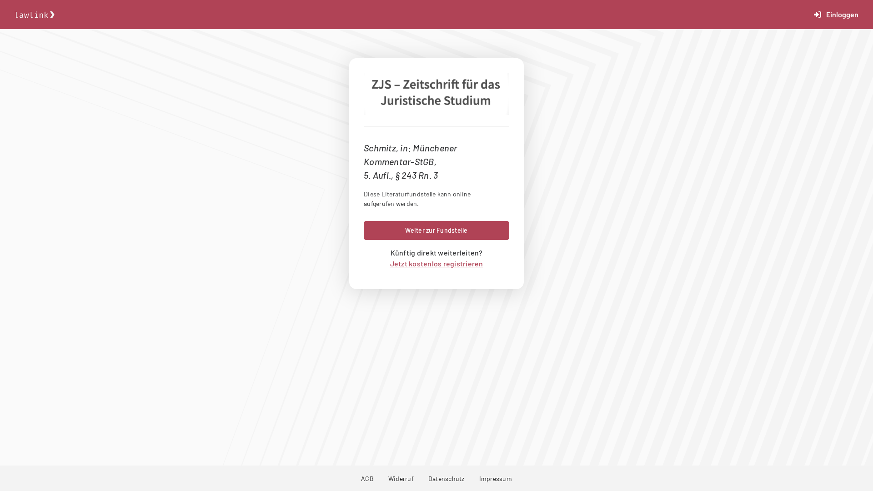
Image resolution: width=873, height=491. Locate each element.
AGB (367, 478)
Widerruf (401, 478)
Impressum (495, 478)
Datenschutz (446, 478)
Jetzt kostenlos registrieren (436, 263)
